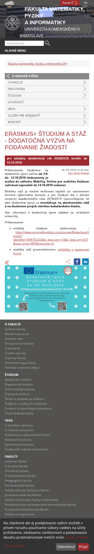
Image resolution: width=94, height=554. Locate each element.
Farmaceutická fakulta (19, 485)
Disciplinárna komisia (19, 343)
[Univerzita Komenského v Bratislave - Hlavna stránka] (12, 22)
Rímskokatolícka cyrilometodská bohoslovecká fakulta (40, 505)
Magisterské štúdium (19, 384)
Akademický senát (17, 334)
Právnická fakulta (16, 466)
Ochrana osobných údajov (22, 367)
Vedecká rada (14, 339)
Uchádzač (16, 102)
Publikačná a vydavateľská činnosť (27, 435)
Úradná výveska (15, 353)
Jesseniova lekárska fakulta (23, 495)
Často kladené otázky (19, 413)
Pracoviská (16, 89)
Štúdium (14, 96)
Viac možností (14, 545)
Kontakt (14, 122)
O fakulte (15, 82)
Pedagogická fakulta (18, 480)
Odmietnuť (66, 546)
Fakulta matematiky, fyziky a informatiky (31, 500)
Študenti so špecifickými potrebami (28, 408)
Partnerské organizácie (20, 363)
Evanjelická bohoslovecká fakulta (27, 509)
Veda (11, 109)
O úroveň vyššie (25, 76)
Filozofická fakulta (17, 471)
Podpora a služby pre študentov (26, 404)
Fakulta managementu (20, 514)
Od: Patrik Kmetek (78, 173)
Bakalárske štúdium (18, 380)
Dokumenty (12, 348)
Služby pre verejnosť (24, 115)
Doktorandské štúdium (20, 389)
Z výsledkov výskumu (19, 425)
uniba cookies (77, 537)
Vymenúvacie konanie (19, 444)
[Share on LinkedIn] (85, 261)
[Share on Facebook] (77, 261)
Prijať (83, 546)
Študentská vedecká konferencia (26, 449)
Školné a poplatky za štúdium (24, 399)
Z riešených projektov (19, 430)
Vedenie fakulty (15, 329)
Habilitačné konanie (18, 440)
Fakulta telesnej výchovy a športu (27, 490)
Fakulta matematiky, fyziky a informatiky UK (37, 64)
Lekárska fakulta (16, 461)
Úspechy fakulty (15, 358)
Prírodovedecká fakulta (20, 476)
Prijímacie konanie (17, 394)
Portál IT (68, 3)
